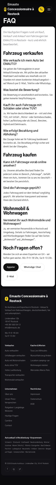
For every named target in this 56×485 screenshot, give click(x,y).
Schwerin (8, 442)
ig (14, 469)
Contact (8, 426)
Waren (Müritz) (18, 445)
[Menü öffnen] (49, 9)
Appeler (11, 267)
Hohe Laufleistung (13, 370)
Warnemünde (30, 452)
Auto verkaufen (11, 351)
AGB (32, 404)
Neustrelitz (26, 449)
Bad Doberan (45, 445)
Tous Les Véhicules (38, 351)
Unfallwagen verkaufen (15, 356)
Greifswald (25, 442)
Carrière (8, 421)
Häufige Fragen (11, 416)
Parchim (8, 449)
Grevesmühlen (18, 452)
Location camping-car (40, 361)
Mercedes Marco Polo (40, 370)
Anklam (34, 449)
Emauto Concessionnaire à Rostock (19, 9)
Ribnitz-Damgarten (32, 445)
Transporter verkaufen (14, 375)
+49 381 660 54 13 (13, 325)
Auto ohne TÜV (11, 365)
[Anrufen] (41, 9)
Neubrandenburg (36, 442)
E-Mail (10, 276)
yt (20, 469)
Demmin (41, 449)
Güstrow (8, 445)
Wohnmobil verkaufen (14, 380)
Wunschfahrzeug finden (40, 356)
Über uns (9, 394)
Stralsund (16, 442)
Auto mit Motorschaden (15, 361)
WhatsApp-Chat (32, 267)
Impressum (35, 394)
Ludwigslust (16, 449)
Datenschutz (36, 399)
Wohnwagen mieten (39, 365)
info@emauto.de (12, 328)
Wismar (46, 442)
